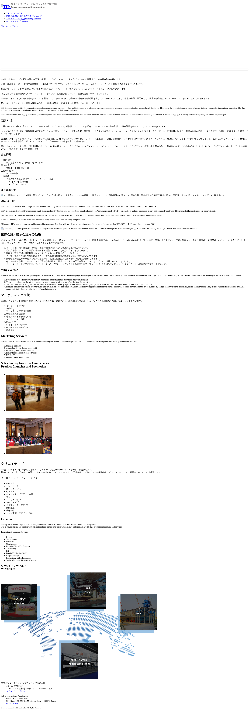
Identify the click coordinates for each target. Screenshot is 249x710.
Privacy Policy (12, 703)
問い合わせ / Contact (10, 26)
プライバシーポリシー (16, 691)
